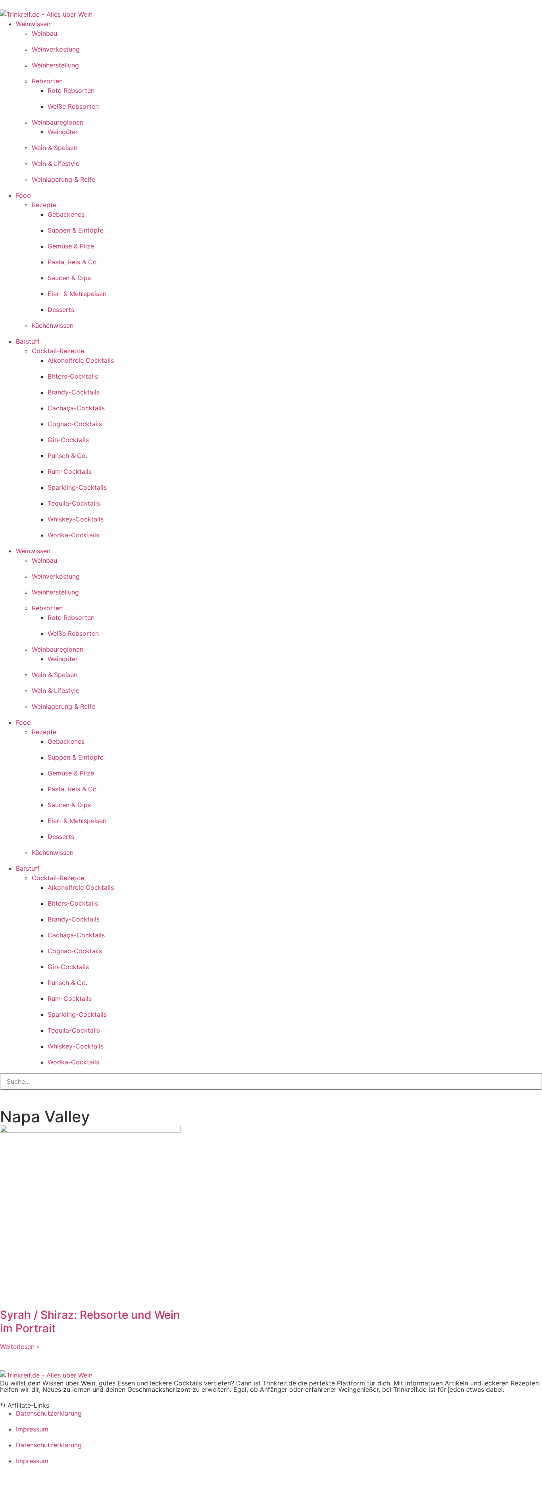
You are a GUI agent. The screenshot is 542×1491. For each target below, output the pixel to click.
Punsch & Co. (67, 456)
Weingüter (63, 132)
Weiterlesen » (20, 1347)
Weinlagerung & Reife (63, 179)
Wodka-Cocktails (73, 535)
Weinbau (44, 33)
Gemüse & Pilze (71, 246)
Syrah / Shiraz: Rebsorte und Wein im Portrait (90, 1321)
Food (23, 195)
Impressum (32, 1429)
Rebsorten (47, 81)
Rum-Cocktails (70, 471)
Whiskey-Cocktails (76, 519)
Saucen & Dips (69, 278)
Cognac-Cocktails (75, 424)
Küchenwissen (52, 325)
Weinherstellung (55, 65)
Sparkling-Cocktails (77, 487)
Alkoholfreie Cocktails (81, 360)
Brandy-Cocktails (74, 392)
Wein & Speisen (54, 148)
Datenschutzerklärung (49, 1413)
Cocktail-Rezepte (58, 351)
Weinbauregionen (57, 122)
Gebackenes (66, 214)
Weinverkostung (56, 49)
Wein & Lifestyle (55, 163)
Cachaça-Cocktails (76, 408)
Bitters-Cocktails (73, 376)
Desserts (61, 310)
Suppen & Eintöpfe (76, 230)
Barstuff (28, 341)
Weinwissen (33, 24)
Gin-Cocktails (68, 440)
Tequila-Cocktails (74, 503)
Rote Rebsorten (71, 90)
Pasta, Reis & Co (72, 262)
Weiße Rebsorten (73, 106)
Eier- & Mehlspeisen (77, 294)
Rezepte (44, 205)
